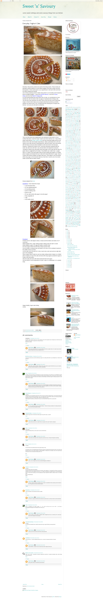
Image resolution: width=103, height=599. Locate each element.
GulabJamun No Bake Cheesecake (74, 296)
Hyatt (66, 163)
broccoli (79, 119)
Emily (26, 428)
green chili (77, 160)
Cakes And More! (70, 356)
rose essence (73, 200)
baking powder (77, 113)
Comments (69, 80)
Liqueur (77, 171)
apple (66, 111)
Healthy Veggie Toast (70, 251)
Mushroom (77, 179)
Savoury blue (77, 203)
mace (70, 172)
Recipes (49, 17)
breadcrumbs (77, 118)
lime (74, 171)
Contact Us (36, 17)
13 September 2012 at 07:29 (40, 459)
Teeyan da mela (70, 214)
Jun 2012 (69, 262)
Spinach (71, 207)
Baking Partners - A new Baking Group (73, 258)
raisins (76, 194)
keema (78, 167)
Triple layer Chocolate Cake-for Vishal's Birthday (75, 303)
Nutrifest (67, 182)
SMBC (79, 205)
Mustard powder (72, 180)
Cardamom (77, 123)
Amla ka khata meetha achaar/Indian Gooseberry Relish (75, 310)
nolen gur (74, 181)
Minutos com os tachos (29, 552)
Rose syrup (67, 201)
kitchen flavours (28, 393)
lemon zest (70, 171)
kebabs (75, 167)
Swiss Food (75, 211)
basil (79, 114)
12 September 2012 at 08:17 (36, 413)
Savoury (72, 203)
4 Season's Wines (68, 107)
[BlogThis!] (37, 330)
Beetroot (72, 115)
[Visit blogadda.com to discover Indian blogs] (68, 74)
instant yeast (77, 164)
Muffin (74, 179)
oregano (73, 184)
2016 (67, 232)
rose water (71, 201)
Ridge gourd (78, 198)
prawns (67, 191)
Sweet (33, 331)
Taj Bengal (70, 213)
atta (73, 111)
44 (68, 287)
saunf (69, 203)
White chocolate (75, 223)
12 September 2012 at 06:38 (37, 356)
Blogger (60, 596)
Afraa (75, 108)
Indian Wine (72, 164)
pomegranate (76, 189)
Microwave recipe (74, 176)
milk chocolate (69, 177)
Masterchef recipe (76, 174)
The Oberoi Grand (69, 216)
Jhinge (66, 167)
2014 (67, 235)
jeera (78, 166)
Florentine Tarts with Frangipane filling (73, 254)
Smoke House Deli (69, 206)
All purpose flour (27, 331)
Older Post (60, 584)
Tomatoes (67, 217)
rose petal (77, 200)
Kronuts (72, 317)
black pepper (69, 117)
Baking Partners (69, 113)
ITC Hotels (78, 165)
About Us (30, 17)
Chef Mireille (27, 537)
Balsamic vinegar (75, 114)
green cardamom (71, 160)
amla (67, 110)
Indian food (68, 164)
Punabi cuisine (69, 192)
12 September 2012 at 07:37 (36, 393)
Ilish (73, 163)
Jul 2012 (68, 261)
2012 (67, 237)
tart (77, 213)
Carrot (74, 124)
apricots (70, 111)
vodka (75, 221)
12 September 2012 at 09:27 (40, 364)
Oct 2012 (69, 241)
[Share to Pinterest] (40, 330)
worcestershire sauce (74, 225)
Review (55, 17)
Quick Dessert (71, 194)
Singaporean (75, 205)
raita (78, 194)
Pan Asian (68, 185)
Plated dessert (68, 189)
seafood (67, 204)
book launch (68, 118)
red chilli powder (71, 196)
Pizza (79, 188)
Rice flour (74, 198)
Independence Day (77, 163)
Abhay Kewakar (71, 108)
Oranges (69, 184)
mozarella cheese (74, 178)
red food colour (77, 196)
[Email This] (36, 330)
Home (24, 17)
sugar (70, 208)
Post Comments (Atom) (30, 586)
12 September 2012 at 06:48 (31, 373)
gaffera (53, 596)
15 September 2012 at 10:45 (40, 497)
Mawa (69, 175)
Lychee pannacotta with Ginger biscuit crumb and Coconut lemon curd (75, 325)
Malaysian (67, 173)
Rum (78, 201)
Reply (26, 343)
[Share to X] (38, 330)
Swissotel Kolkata (77, 212)
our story (79, 184)
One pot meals (70, 183)
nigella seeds (70, 181)
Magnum (74, 172)
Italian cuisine (67, 165)
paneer (78, 185)
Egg (67, 148)
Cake (31, 331)
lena (26, 373)
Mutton (66, 181)
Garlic (78, 156)
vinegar (67, 221)
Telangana (75, 214)
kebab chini (70, 167)
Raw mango (70, 195)
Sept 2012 (69, 243)
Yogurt (41, 331)
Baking (79, 112)
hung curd (77, 162)
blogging (79, 117)
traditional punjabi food (75, 217)
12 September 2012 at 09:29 (40, 383)
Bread (73, 118)
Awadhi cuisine (77, 111)
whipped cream (68, 223)
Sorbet (77, 206)
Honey (74, 162)
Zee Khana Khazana (73, 226)
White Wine (70, 224)
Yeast (79, 225)
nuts (69, 182)
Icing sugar (69, 163)
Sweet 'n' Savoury (39, 6)
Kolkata (74, 168)
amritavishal (77, 110)
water (66, 222)
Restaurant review (76, 197)
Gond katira (67, 159)
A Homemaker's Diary (70, 348)
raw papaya (75, 195)
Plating (72, 189)
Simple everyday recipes (69, 205)
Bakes (76, 112)
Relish (71, 197)
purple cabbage (71, 193)
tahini (67, 213)
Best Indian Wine (74, 116)
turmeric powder (68, 218)
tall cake (75, 213)
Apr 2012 (69, 265)
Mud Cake (70, 179)
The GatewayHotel (76, 215)
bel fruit (76, 115)
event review (69, 149)
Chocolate (76, 129)
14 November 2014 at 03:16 (38, 552)
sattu (66, 203)
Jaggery (71, 166)
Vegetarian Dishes (68, 220)
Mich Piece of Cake (28, 356)
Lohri (79, 171)
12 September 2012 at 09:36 (40, 404)
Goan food (77, 158)
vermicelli (73, 220)
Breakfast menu (72, 119)
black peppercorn (74, 117)
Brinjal (76, 119)
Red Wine (67, 197)
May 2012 (69, 264)
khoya (66, 168)
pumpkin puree (78, 191)
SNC (74, 206)
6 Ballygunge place (74, 107)
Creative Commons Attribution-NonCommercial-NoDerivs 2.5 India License (69, 341)
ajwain (78, 108)
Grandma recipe (73, 159)
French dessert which (69, 155)
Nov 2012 (69, 240)
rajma (66, 195)
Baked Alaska (71, 112)
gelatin (70, 157)
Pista (71, 188)
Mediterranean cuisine (76, 175)
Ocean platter (74, 182)
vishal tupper (71, 221)
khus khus (70, 168)
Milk (79, 176)
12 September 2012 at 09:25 (40, 347)
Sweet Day (43, 17)
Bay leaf (68, 115)
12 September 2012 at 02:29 (34, 338)
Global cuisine (72, 158)
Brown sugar (69, 120)
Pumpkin (73, 191)
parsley (74, 187)
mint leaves (74, 177)
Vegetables (77, 219)
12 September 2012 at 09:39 (40, 436)
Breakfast (67, 119)
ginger (76, 157)
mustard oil (67, 180)
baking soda (69, 114)
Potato (78, 190)
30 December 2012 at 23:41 (34, 537)
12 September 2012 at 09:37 (40, 420)
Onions (74, 183)
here (34, 181)
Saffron (70, 202)
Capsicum (71, 123)
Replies (28, 345)
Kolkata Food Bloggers (73, 170)
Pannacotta (67, 186)
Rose (69, 200)
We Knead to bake (76, 222)
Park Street (77, 186)
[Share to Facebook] (39, 330)
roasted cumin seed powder (71, 199)
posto (75, 190)
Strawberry (75, 207)
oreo (76, 184)
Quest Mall (75, 193)
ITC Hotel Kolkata (73, 165)
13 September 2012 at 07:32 (40, 481)
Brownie (73, 120)
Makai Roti (77, 172)
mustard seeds (77, 180)
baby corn (67, 112)
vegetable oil (72, 219)
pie (69, 188)
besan (70, 116)
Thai (78, 214)
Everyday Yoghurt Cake (71, 253)
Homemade (70, 162)
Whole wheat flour (36, 331)
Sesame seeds (72, 204)
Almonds (79, 109)
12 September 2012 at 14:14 (31, 444)
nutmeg (78, 181)
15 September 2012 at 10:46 (40, 513)
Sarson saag (77, 202)
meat (71, 175)
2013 (67, 236)
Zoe (26, 444)
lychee (68, 172)
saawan (67, 202)
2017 (67, 230)
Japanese (75, 166)
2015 (67, 233)
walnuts (78, 221)
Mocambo (69, 178)
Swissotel (72, 212)
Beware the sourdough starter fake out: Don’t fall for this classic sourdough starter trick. (73, 366)
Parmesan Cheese (68, 187)
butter (77, 120)
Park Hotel (72, 186)
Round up (75, 201)
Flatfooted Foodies (28, 413)
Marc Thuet (75, 173)
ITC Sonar (67, 166)
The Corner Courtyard (69, 215)
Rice (70, 198)
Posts (68, 78)
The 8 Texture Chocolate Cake (72, 245)
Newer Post (25, 584)
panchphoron (73, 185)
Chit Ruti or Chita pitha (75, 349)
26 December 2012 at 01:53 (40, 530)
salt (73, 202)
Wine (68, 225)
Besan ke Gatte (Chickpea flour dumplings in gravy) (72, 248)
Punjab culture (74, 192)
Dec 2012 (69, 239)
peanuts (67, 188)
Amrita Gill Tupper (72, 110)
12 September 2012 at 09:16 (32, 428)
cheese (70, 125)
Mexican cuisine (68, 176)
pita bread (75, 188)
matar (66, 175)
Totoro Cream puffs (70, 244)
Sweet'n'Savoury (31, 347)
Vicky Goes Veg (78, 220)
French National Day (76, 155)
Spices (68, 207)
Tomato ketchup (76, 216)
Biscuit (79, 116)
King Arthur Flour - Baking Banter (72, 364)
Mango (71, 173)
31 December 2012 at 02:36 (40, 545)
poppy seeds (71, 190)
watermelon (70, 222)
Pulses (70, 191)
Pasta (78, 187)
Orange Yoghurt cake (37, 140)
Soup (79, 206)
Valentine (74, 218)
